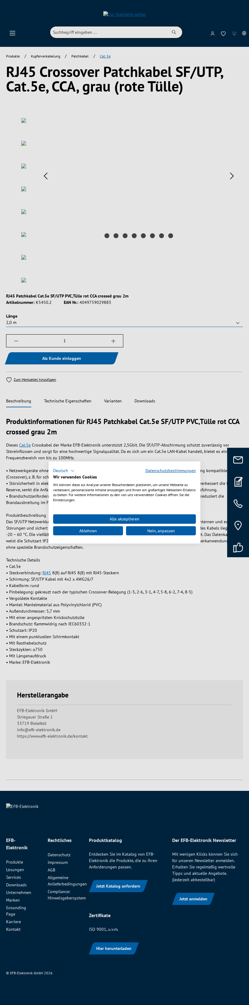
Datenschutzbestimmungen (170, 470)
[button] (64, 471)
